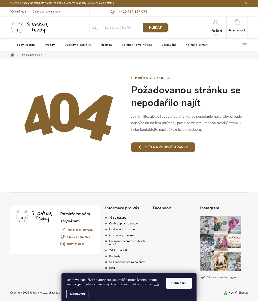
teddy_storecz (75, 244)
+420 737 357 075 (78, 237)
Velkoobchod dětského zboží (127, 262)
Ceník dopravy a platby (46, 11)
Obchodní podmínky (122, 235)
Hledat (155, 27)
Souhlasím (179, 283)
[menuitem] (25, 45)
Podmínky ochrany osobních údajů (127, 242)
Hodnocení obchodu (122, 229)
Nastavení (77, 294)
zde (156, 284)
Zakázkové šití (118, 250)
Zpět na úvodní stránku (166, 147)
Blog (112, 268)
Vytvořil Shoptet (238, 293)
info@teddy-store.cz (80, 230)
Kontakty (115, 256)
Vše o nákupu (18, 11)
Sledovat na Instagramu (223, 277)
